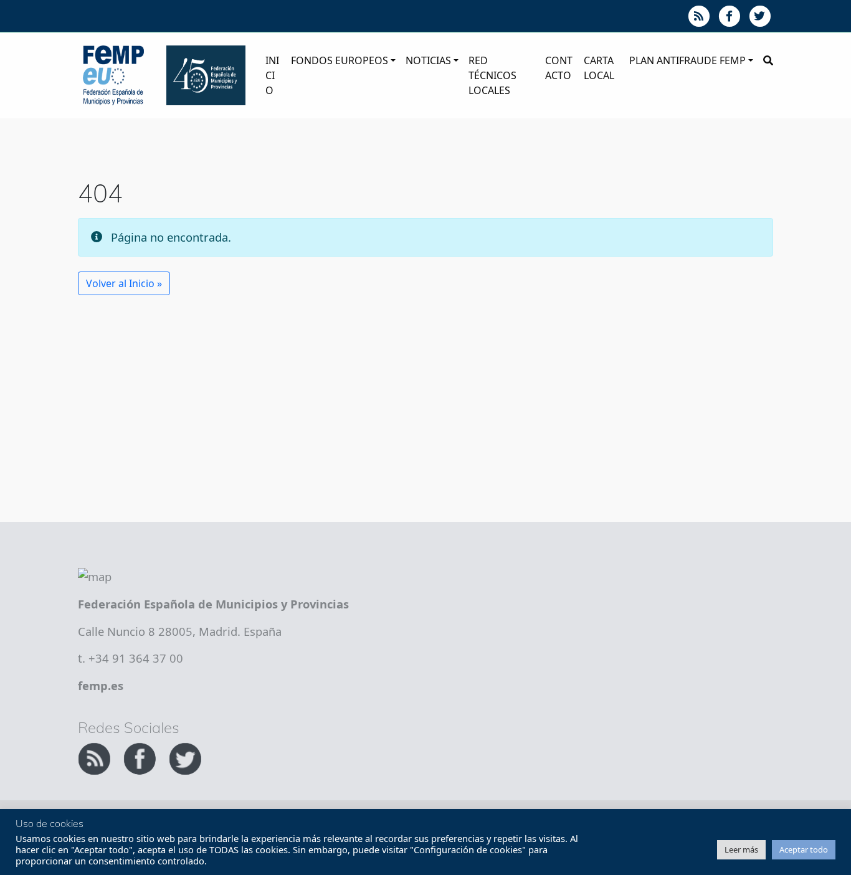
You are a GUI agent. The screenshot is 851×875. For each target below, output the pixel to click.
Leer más (741, 849)
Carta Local (599, 68)
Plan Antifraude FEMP (687, 60)
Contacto (559, 68)
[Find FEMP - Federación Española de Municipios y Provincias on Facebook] (141, 757)
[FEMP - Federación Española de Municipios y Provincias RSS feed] (95, 757)
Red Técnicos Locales (492, 75)
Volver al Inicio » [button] (124, 283)
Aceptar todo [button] (803, 849)
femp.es (100, 685)
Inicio (272, 75)
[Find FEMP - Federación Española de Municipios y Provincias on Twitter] (185, 757)
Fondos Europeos (339, 60)
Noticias (428, 60)
